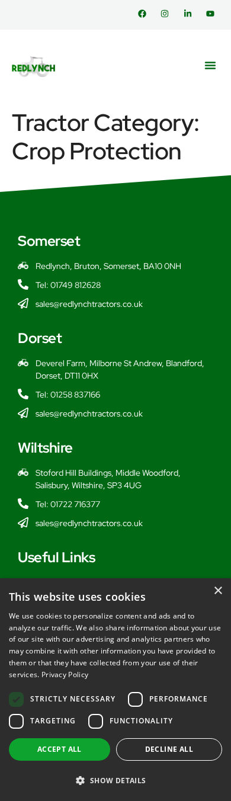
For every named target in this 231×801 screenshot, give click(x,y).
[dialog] (115, 689)
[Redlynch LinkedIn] (190, 13)
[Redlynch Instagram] (167, 13)
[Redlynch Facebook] (145, 13)
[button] (210, 65)
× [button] (217, 591)
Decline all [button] (169, 749)
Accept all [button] (59, 749)
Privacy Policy (64, 674)
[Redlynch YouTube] (213, 13)
